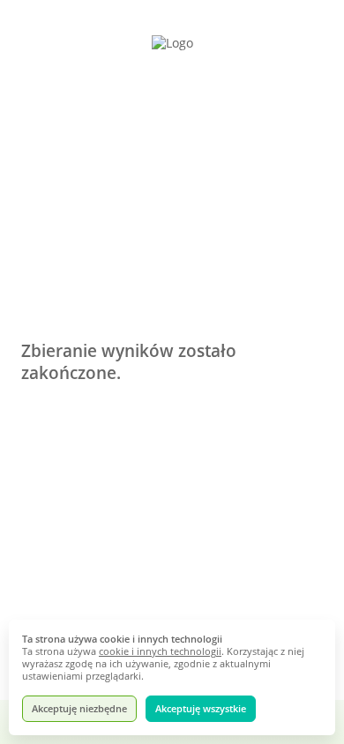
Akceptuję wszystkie (200, 709)
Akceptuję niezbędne (79, 709)
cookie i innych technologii (160, 651)
